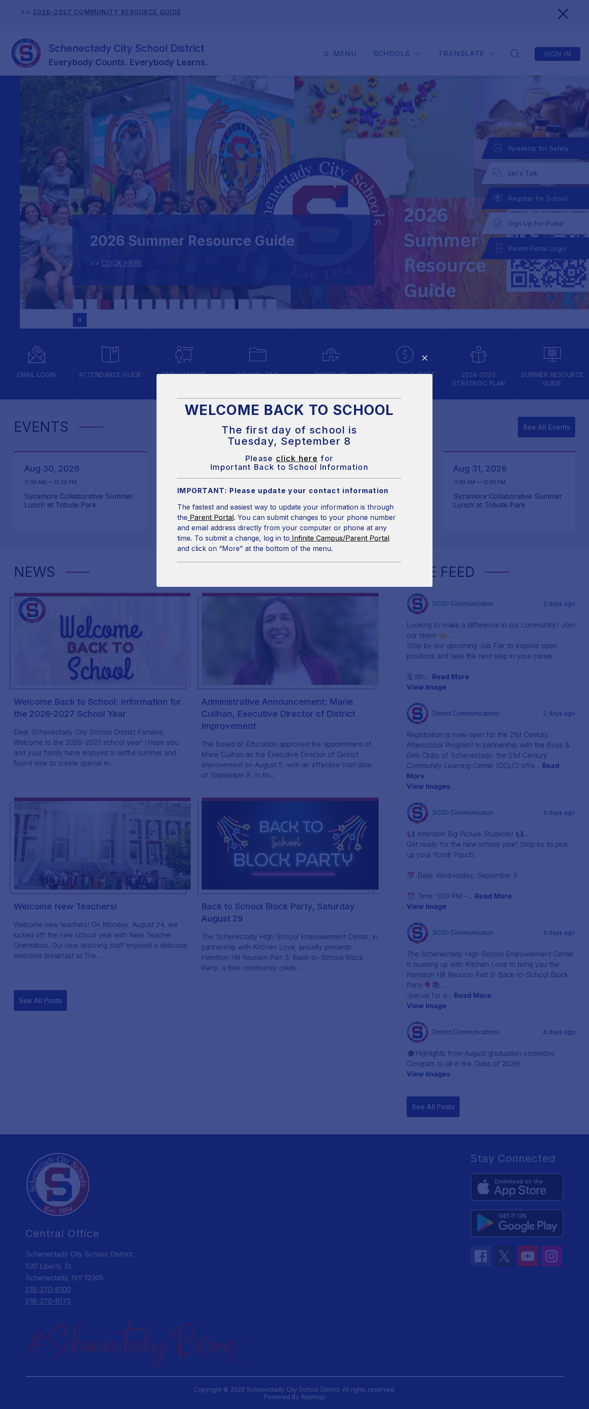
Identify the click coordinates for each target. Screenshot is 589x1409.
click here (297, 458)
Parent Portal (211, 517)
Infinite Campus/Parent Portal (339, 538)
